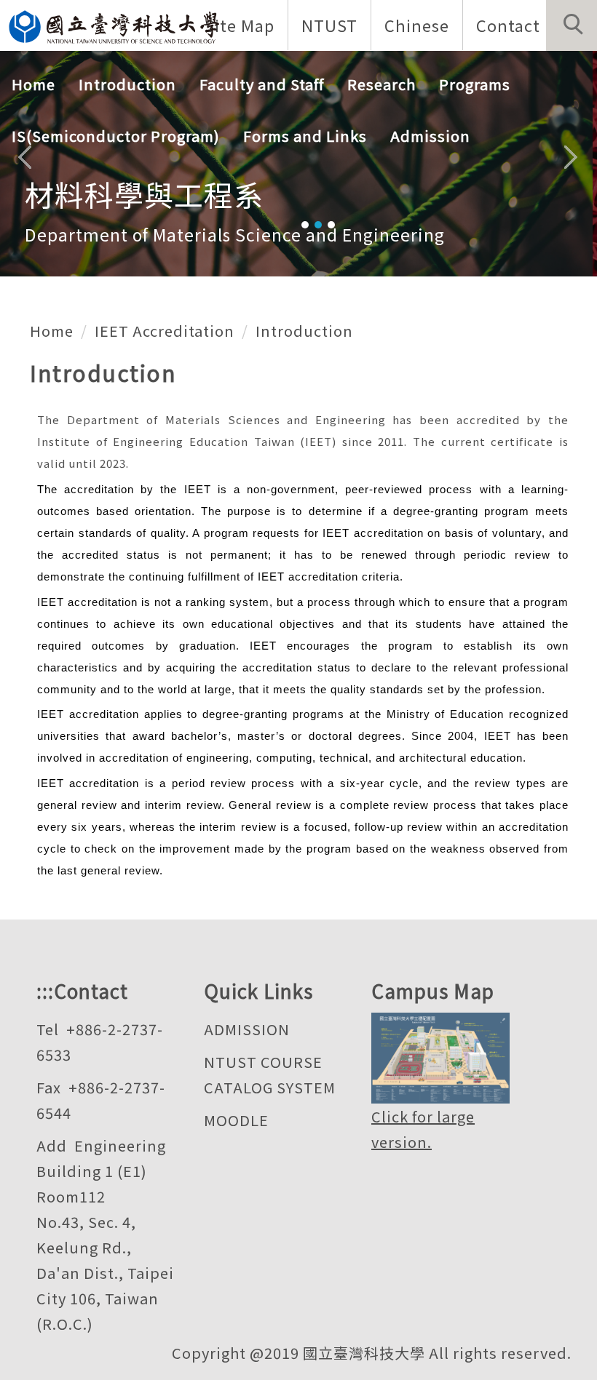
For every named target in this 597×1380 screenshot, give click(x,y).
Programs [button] (474, 84)
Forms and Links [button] (305, 135)
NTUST (329, 24)
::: (45, 990)
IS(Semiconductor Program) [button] (116, 135)
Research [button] (381, 84)
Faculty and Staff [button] (261, 84)
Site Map (239, 24)
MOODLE (236, 1119)
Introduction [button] (127, 84)
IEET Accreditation (164, 330)
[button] (571, 25)
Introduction (304, 330)
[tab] (305, 224)
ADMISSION (247, 1029)
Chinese (416, 24)
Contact (508, 24)
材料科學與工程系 (144, 194)
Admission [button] (430, 135)
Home (33, 84)
